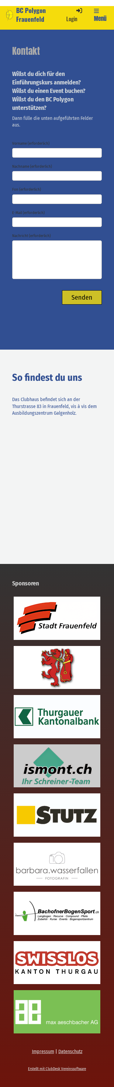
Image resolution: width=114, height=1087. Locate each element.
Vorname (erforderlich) (31, 143)
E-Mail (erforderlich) (28, 212)
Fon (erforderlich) (26, 189)
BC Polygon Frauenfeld (31, 15)
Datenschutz (70, 1051)
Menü (100, 19)
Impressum (43, 1051)
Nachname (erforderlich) (32, 166)
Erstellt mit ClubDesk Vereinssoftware (57, 1068)
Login (71, 18)
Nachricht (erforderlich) (31, 235)
